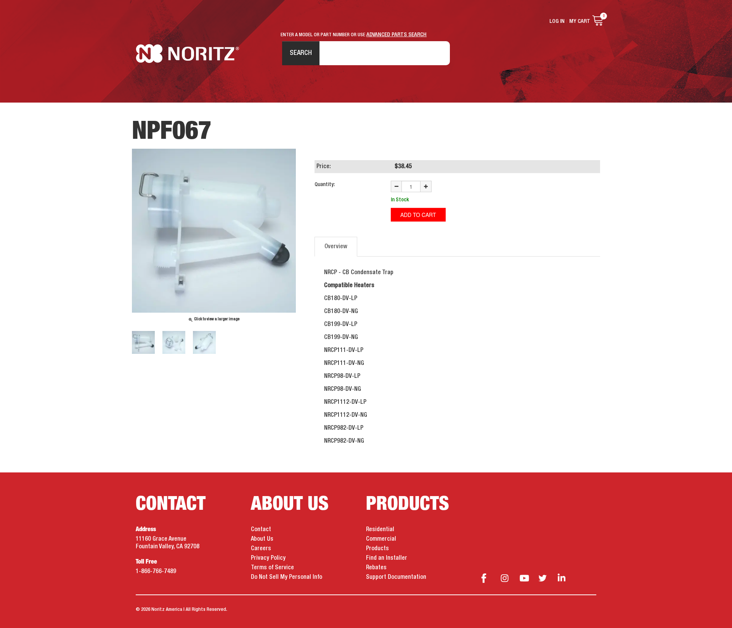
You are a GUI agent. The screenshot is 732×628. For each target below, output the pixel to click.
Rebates (376, 567)
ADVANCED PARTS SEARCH (396, 34)
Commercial (381, 539)
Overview (335, 246)
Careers (261, 548)
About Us (262, 539)
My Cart (579, 21)
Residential (380, 529)
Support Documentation (396, 577)
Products (377, 548)
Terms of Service (272, 567)
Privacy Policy (268, 558)
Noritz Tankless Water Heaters (187, 53)
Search (301, 53)
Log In (557, 21)
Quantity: (325, 184)
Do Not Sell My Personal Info (286, 577)
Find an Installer (386, 558)
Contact (261, 529)
